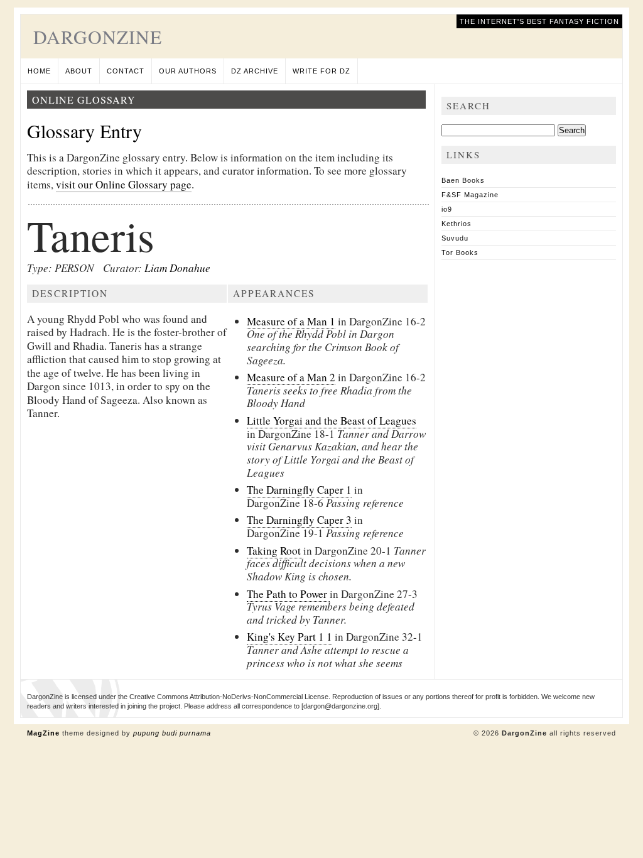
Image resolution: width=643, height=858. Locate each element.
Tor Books (459, 252)
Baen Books (463, 180)
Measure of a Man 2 (291, 377)
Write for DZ (321, 71)
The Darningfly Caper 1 (299, 489)
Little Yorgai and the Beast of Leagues (331, 420)
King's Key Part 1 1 (289, 636)
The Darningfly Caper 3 (299, 520)
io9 (446, 209)
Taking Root (275, 550)
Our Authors (188, 71)
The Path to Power (288, 594)
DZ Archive (254, 71)
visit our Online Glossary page (124, 184)
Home (39, 71)
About (78, 71)
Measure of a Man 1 (291, 321)
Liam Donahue (177, 268)
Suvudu (454, 238)
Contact (125, 71)
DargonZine (97, 36)
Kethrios (456, 223)
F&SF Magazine (470, 194)
